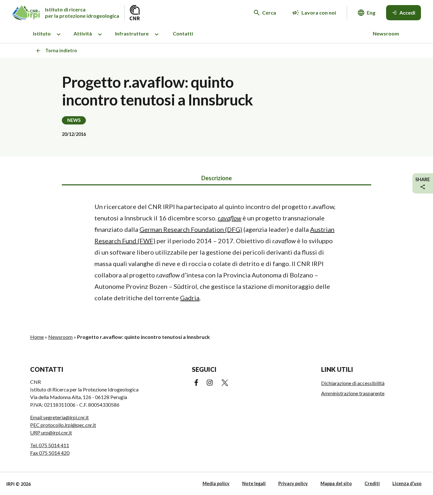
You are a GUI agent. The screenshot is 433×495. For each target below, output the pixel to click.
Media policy (216, 483)
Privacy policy (293, 483)
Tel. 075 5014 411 (49, 445)
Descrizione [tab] (216, 178)
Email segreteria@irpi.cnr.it (59, 417)
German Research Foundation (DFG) (190, 229)
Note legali (254, 483)
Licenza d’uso (407, 483)
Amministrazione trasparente (353, 393)
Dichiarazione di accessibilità (353, 383)
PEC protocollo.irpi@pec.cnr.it (63, 425)
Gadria (189, 297)
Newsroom (386, 33)
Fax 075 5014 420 (49, 453)
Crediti (372, 483)
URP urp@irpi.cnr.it (51, 432)
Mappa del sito (336, 483)
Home (37, 337)
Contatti (183, 33)
